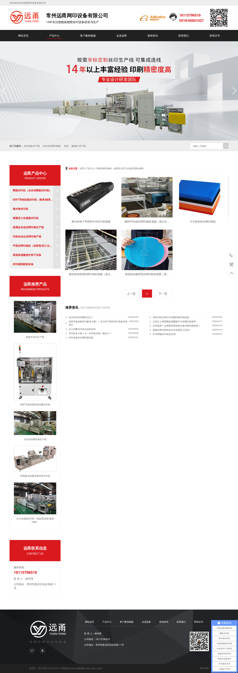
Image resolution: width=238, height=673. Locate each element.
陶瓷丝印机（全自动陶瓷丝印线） (32, 190)
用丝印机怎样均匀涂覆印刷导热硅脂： (172, 317)
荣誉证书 (215, 35)
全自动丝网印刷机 (52, 145)
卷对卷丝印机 (20, 209)
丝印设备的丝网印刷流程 (81, 337)
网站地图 (204, 668)
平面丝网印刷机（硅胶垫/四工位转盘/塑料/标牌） (32, 247)
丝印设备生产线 (32, 145)
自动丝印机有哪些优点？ (81, 317)
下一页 (163, 293)
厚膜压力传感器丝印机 (26, 218)
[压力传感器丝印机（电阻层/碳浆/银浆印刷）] (35, 498)
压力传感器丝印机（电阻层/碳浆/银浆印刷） (35, 520)
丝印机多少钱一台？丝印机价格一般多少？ (90, 333)
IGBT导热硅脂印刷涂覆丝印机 (35, 404)
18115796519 (231, 255)
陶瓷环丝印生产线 (35, 337)
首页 (82, 168)
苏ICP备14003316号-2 (49, 668)
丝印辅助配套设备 (23, 264)
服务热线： (20, 567)
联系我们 (183, 35)
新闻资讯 (152, 35)
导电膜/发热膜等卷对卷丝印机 (35, 475)
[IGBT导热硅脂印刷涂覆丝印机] (35, 371)
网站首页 (23, 35)
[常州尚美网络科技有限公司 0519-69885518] (81, 668)
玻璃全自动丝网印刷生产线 (28, 227)
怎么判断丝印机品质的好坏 (82, 329)
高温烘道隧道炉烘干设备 (27, 255)
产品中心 (54, 35)
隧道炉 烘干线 (79, 145)
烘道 (66, 145)
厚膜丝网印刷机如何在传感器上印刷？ (172, 329)
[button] (234, 90)
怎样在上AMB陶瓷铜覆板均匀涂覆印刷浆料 (174, 321)
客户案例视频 (88, 35)
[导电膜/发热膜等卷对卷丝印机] (35, 458)
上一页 (131, 293)
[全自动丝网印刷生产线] (35, 422)
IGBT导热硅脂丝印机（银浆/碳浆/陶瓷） (32, 201)
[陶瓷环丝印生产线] (35, 316)
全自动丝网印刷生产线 (35, 439)
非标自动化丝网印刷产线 (27, 236)
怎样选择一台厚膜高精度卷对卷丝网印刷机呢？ (176, 325)
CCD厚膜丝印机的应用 (164, 334)
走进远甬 (121, 35)
